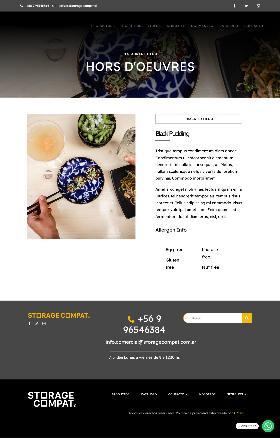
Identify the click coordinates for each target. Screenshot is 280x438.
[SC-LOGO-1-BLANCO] (52, 394)
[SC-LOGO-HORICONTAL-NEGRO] (44, 26)
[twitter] (246, 5)
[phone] (21, 5)
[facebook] (234, 5)
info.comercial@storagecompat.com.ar (151, 342)
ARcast (238, 413)
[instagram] (258, 5)
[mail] (54, 5)
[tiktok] (36, 323)
